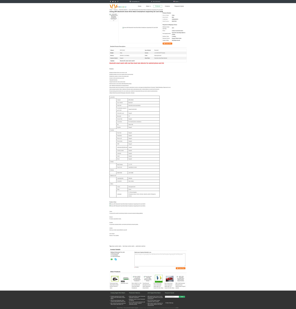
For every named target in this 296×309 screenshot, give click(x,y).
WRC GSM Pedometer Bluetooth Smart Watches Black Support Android (180, 285)
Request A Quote (179, 6)
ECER (177, 307)
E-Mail (167, 302)
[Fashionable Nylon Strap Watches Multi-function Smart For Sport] (115, 279)
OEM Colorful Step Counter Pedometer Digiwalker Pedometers (137, 297)
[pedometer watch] (125, 279)
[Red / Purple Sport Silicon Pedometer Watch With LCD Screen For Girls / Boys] (158, 279)
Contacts (167, 6)
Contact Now (168, 43)
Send (182, 296)
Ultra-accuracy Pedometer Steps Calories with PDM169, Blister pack (118, 301)
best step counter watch (128, 246)
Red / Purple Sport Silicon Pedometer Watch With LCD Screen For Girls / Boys (158, 285)
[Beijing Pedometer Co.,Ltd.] (117, 6)
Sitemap (171, 302)
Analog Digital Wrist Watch (118, 292)
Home (139, 6)
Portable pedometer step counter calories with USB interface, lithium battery (118, 297)
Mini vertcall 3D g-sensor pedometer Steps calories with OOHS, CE (118, 304)
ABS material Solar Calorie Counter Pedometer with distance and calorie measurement (155, 297)
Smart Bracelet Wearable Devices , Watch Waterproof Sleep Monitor (147, 285)
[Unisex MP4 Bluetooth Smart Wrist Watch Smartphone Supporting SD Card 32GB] (113, 17)
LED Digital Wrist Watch (154, 292)
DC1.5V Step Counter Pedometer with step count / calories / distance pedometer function (137, 303)
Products (157, 6)
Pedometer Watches (123, 9)
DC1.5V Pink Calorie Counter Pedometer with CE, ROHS (154, 301)
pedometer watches (140, 246)
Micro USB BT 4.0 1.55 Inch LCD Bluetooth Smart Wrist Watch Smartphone (136, 285)
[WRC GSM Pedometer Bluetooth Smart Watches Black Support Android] (180, 279)
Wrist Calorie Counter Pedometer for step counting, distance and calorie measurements (155, 304)
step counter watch (116, 246)
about (147, 6)
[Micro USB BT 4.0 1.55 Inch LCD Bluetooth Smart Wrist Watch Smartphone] (136, 279)
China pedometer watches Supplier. (131, 307)
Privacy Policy (120, 307)
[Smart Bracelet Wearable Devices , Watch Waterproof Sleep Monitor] (147, 279)
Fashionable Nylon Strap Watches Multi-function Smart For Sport (114, 285)
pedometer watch (124, 283)
